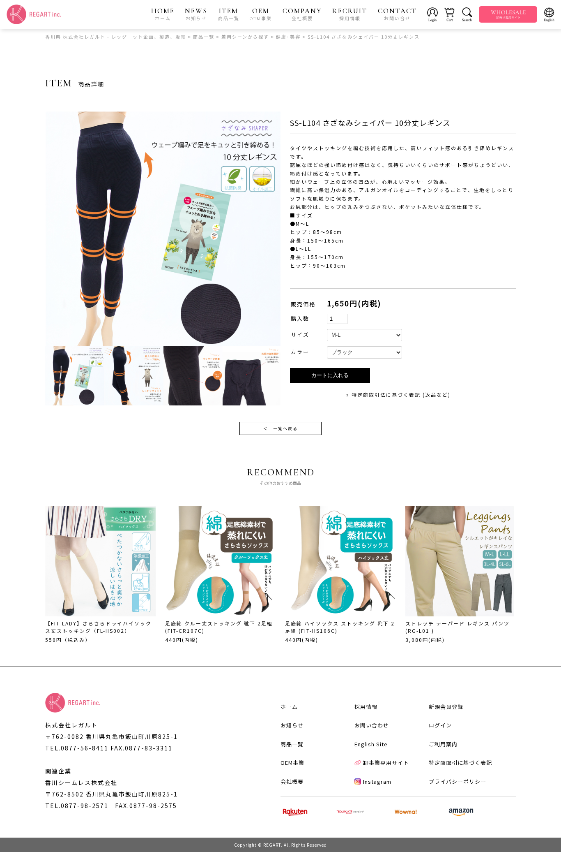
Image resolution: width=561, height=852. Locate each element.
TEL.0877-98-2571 (76, 805)
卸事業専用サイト (386, 762)
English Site (371, 744)
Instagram (377, 781)
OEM (261, 14)
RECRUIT (349, 14)
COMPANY (302, 14)
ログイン (440, 725)
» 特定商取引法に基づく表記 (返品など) (398, 394)
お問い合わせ (371, 725)
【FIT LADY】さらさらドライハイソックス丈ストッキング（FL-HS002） (98, 627)
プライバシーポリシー (457, 781)
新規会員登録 (446, 707)
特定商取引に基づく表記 (460, 762)
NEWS (196, 14)
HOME (163, 14)
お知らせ (291, 725)
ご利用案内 (443, 744)
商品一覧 (291, 744)
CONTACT (397, 14)
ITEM (228, 14)
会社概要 (291, 781)
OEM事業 (292, 762)
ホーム (289, 707)
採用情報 (365, 707)
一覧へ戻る (280, 428)
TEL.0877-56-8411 (76, 748)
